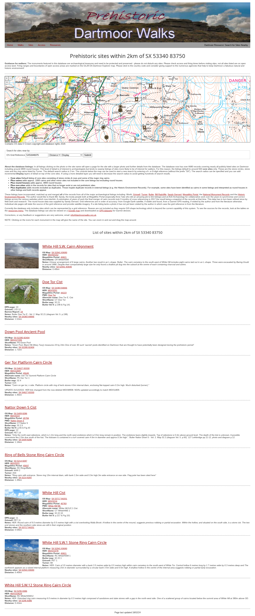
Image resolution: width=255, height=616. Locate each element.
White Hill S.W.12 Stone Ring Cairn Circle (38, 585)
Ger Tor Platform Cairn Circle (28, 362)
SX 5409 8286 (20, 413)
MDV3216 (52, 501)
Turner (144, 194)
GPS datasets (105, 211)
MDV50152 (53, 255)
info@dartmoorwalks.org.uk (83, 215)
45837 (26, 466)
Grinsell (136, 194)
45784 (26, 418)
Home (10, 45)
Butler (151, 194)
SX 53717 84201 (59, 499)
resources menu (15, 211)
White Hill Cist (53, 492)
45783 (64, 503)
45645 (26, 373)
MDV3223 (15, 416)
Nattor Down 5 (17, 421)
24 (22, 312)
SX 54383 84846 (59, 288)
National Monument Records (216, 194)
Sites (30, 45)
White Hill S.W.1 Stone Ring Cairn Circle (74, 542)
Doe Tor (52, 295)
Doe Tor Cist (52, 281)
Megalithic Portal (190, 194)
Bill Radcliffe (160, 194)
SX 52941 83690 (59, 252)
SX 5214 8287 (20, 461)
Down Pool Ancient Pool (25, 331)
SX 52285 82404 (22, 338)
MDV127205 (16, 340)
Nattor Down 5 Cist (20, 407)
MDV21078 (53, 551)
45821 (64, 257)
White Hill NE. (54, 506)
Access (41, 45)
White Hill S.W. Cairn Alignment (68, 246)
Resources (55, 45)
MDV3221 (15, 463)
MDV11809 (15, 371)
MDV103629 (16, 594)
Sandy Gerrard (175, 194)
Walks (21, 45)
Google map (74, 211)
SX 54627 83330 (22, 368)
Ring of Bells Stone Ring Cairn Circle (34, 454)
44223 (64, 293)
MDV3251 (52, 290)
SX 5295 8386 (20, 591)
